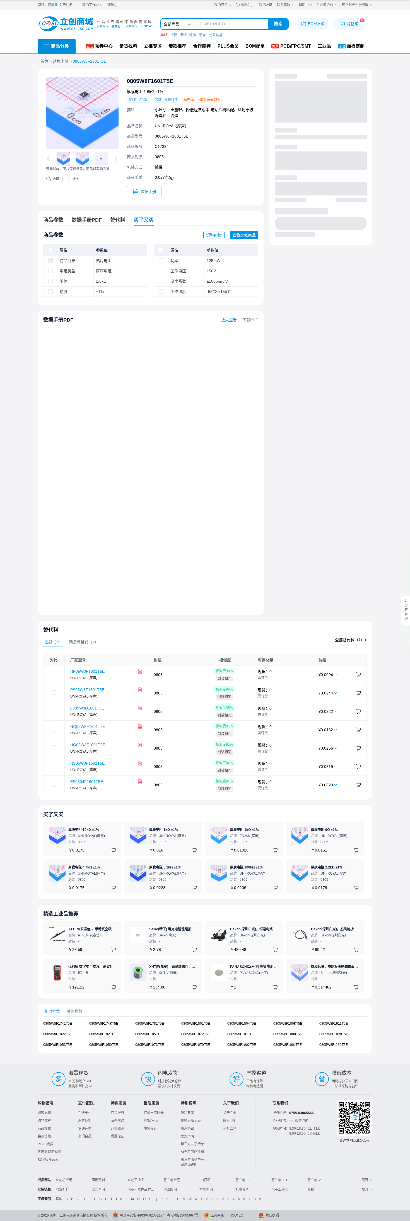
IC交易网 (98, 1189)
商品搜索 (44, 1129)
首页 (44, 61)
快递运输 (84, 1129)
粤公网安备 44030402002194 (142, 1215)
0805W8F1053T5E (57, 1045)
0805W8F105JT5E (149, 1034)
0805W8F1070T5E (195, 1045)
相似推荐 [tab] (52, 1011)
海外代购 (117, 1121)
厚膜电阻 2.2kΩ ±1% (327, 867)
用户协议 (187, 1129)
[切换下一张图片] (114, 158)
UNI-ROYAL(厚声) (170, 126)
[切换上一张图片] (49, 158)
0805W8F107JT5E (241, 1034)
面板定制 (98, 1180)
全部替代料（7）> (351, 640)
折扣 (173, 35)
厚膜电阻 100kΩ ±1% (246, 867)
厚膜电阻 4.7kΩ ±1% (84, 867)
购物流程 (44, 1121)
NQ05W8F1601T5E (87, 726)
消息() (112, 5)
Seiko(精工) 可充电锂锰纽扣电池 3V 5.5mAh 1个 (185, 929)
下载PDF (250, 320)
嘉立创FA (314, 1180)
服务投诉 (150, 1129)
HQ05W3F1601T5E (87, 745)
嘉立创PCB (279, 1180)
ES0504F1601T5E (86, 781)
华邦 (163, 35)
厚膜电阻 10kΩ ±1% (83, 830)
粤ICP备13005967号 (182, 1215)
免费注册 (66, 5)
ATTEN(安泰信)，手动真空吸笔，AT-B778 (100, 929)
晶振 (310, 1189)
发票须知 (84, 1121)
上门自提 (84, 1136)
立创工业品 (135, 1180)
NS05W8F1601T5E (87, 763)
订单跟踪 (117, 1129)
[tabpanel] (205, 724)
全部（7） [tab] (53, 642)
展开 (365, 1180)
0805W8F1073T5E (149, 1045)
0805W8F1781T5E (149, 1024)
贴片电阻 (60, 61)
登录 (54, 5)
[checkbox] (50, 250)
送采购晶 (216, 35)
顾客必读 (44, 1113)
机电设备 (242, 1189)
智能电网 (206, 1189)
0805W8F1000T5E (287, 1034)
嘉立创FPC (243, 1180)
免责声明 (187, 1136)
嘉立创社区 (171, 1180)
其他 (59, 1199)
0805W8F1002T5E (241, 1045)
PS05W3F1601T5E (87, 689)
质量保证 (117, 1136)
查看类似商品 (244, 235)
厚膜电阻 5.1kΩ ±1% (165, 867)
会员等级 (44, 1136)
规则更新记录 (191, 1121)
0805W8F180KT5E (287, 1024)
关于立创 (230, 1113)
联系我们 (230, 1121)
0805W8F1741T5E (57, 1024)
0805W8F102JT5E (103, 1034)
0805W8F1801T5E (195, 1024)
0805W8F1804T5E (241, 1024)
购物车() (247, 5)
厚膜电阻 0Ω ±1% (324, 830)
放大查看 (229, 320)
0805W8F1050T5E (103, 1045)
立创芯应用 (64, 1180)
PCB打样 (62, 1189)
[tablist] (205, 642)
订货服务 (117, 1113)
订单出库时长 (154, 1113)
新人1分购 (188, 35)
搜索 (278, 23)
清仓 (202, 35)
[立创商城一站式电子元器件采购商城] (95, 24)
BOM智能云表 (48, 1160)
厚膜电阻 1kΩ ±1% (163, 830)
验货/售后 (151, 1121)
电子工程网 (279, 1189)
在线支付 (84, 1113)
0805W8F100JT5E (287, 1045)
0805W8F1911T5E (333, 1024)
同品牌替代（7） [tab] (83, 642)
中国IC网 (170, 1189)
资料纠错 (214, 235)
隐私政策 (187, 1113)
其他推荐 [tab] (74, 1011)
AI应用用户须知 (192, 1152)
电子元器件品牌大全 (142, 1189)
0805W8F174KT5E (103, 1024)
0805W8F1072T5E (195, 1034)
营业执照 (272, 1215)
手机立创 (230, 1129)
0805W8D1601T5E (87, 708)
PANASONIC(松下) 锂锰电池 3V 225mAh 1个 (264, 967)
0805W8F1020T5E (333, 1034)
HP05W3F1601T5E (87, 671)
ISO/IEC (237, 1215)
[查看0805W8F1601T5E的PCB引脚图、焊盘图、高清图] (82, 113)
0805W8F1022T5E (57, 1034)
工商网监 (217, 1215)
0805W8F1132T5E (333, 1045)
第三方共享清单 (192, 1144)
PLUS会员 (45, 1144)
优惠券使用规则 (49, 1152)
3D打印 (205, 1180)
